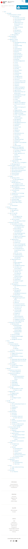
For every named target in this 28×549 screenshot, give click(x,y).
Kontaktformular (15, 444)
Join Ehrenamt (15, 194)
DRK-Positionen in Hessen (17, 356)
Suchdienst (14, 37)
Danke (15, 445)
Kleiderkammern (17, 96)
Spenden (16, 128)
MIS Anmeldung (17, 217)
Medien (10, 357)
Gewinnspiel (11, 470)
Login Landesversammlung (18, 467)
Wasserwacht (17, 141)
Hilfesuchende (17, 151)
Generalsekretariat (18, 448)
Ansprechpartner (15, 16)
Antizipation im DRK (18, 184)
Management (17, 313)
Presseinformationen (13, 344)
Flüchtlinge (16, 74)
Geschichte (14, 413)
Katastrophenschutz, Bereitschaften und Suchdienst (18, 24)
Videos (13, 362)
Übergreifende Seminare (17, 296)
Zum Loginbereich (18, 425)
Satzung (13, 410)
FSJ (12, 399)
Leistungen (9, 13)
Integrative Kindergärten (19, 87)
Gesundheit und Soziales (19, 17)
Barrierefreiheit (14, 524)
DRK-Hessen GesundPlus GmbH (19, 167)
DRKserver (16, 302)
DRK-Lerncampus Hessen (20, 221)
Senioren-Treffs (17, 127)
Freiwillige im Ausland (16, 397)
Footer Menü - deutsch (7, 5)
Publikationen (12, 351)
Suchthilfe (16, 136)
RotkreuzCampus (15, 173)
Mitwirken (9, 368)
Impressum (16, 84)
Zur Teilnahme (15, 471)
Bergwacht (16, 51)
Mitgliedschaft (12, 391)
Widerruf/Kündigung (14, 530)
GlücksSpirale (15, 205)
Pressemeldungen (16, 345)
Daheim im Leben (18, 390)
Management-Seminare (17, 339)
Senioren (16, 157)
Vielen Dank (16, 464)
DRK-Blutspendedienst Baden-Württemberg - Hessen (19, 378)
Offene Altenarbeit (18, 237)
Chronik (16, 62)
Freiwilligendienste (18, 76)
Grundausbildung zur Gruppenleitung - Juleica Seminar (19, 250)
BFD (13, 396)
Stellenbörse (17, 130)
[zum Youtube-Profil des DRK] (16, 541)
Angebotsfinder (15, 161)
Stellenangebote (15, 460)
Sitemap (3, 6)
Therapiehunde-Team (19, 139)
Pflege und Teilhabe (18, 27)
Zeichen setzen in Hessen (17, 365)
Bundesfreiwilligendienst (19, 61)
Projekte (11, 176)
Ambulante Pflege (18, 45)
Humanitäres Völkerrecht (19, 82)
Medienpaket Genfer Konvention (19, 361)
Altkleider (16, 44)
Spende (14, 499)
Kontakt (16, 99)
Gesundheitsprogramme (19, 233)
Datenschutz (17, 300)
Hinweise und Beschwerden (18, 424)
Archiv (15, 347)
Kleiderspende (15, 384)
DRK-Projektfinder (16, 187)
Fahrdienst (16, 71)
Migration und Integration (20, 102)
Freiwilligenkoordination (19, 265)
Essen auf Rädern (18, 70)
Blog (15, 191)
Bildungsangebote (18, 56)
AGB (13, 211)
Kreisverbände (17, 450)
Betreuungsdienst (18, 262)
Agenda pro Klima (15, 177)
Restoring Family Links (19, 133)
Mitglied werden (15, 393)
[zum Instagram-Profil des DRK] (13, 541)
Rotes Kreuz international (19, 454)
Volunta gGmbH (15, 174)
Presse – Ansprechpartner (20, 114)
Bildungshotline (15, 34)
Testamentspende (16, 385)
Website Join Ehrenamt (19, 196)
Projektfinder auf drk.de (19, 188)
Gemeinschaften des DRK (14, 427)
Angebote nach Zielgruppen (18, 147)
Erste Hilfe (16, 68)
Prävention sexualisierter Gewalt (19, 420)
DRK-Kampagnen (13, 364)
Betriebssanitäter (15, 324)
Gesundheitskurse (18, 77)
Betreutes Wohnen (18, 54)
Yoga (15, 144)
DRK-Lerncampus (15, 219)
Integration (16, 85)
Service (13, 5)
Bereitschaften (15, 428)
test (15, 261)
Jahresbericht (15, 354)
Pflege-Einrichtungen (18, 113)
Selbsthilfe (16, 125)
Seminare (9, 207)
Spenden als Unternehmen (15, 370)
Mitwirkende (17, 156)
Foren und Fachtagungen (19, 244)
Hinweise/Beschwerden (14, 528)
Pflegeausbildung (18, 110)
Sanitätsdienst (17, 124)
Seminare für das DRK (14, 222)
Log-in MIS (14, 214)
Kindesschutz (17, 242)
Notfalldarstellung (18, 254)
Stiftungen (11, 387)
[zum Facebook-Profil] (11, 541)
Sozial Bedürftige (18, 159)
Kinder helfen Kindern (16, 197)
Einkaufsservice (17, 67)
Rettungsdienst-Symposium (20, 293)
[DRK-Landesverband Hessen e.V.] (4, 2)
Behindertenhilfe (18, 50)
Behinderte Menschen (19, 148)
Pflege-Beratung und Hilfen (20, 111)
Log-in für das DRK (13, 213)
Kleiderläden (17, 97)
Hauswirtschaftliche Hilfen (20, 81)
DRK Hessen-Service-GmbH (18, 168)
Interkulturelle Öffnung (19, 88)
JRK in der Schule (18, 253)
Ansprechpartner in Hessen (15, 14)
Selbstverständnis (13, 411)
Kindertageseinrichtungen (20, 94)
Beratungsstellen (12, 36)
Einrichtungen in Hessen (14, 165)
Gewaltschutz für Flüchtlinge (18, 193)
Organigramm (15, 407)
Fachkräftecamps (15, 190)
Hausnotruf (16, 79)
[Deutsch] (22, 7)
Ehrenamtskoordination (19, 304)
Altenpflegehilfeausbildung (20, 42)
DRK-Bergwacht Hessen (19, 431)
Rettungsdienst (17, 30)
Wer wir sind (12, 402)
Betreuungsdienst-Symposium (18, 185)
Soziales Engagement (16, 371)
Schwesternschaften (18, 456)
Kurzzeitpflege (17, 101)
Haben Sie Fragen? (13, 208)
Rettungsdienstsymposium (20, 122)
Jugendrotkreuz (17, 21)
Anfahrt (16, 47)
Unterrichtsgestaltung (19, 321)
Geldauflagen (15, 382)
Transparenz (14, 422)
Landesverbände (18, 453)
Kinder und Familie (18, 234)
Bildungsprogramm (16, 164)
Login (13, 468)
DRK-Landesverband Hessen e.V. (19, 404)
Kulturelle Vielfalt (15, 199)
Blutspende (16, 59)
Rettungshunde (17, 121)
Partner (10, 204)
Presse (15, 28)
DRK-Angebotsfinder (14, 485)
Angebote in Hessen (13, 39)
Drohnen (16, 64)
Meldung (16, 348)
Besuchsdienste (17, 53)
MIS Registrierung (18, 216)
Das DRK (8, 400)
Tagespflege (16, 137)
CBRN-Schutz (17, 264)
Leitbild (13, 419)
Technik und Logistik (18, 280)
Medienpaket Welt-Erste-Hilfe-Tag (19, 359)
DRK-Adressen (14, 510)
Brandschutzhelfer (16, 334)
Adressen (14, 447)
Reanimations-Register (16, 200)
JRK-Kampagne (15, 367)
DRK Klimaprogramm (19, 179)
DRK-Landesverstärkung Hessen (19, 170)
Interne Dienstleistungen (19, 19)
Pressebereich (14, 487)
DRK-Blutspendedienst (17, 171)
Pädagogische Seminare (19, 319)
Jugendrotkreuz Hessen (19, 434)
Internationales (17, 240)
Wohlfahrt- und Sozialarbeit (20, 142)
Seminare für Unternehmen (15, 322)
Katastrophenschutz (16, 259)
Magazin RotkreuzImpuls (17, 353)
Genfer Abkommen (18, 417)
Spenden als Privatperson (14, 373)
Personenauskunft (18, 270)
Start (5, 11)
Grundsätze (14, 414)
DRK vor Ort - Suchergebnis (20, 162)
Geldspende (14, 380)
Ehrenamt (16, 65)
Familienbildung (17, 73)
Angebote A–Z (15, 41)
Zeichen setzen (17, 145)
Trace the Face (17, 134)
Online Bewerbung (18, 462)
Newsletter (11, 342)
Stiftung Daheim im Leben (17, 388)
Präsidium (14, 408)
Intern (10, 465)
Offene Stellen (14, 501)
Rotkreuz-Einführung (18, 317)
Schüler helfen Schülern (17, 202)
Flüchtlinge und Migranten (20, 150)
